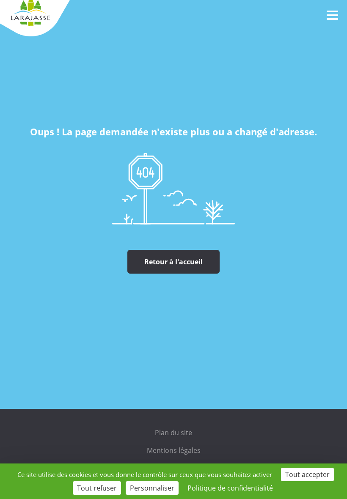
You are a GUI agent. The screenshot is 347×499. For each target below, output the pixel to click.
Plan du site (173, 432)
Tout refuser (97, 488)
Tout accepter (307, 474)
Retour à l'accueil (173, 261)
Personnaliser (152, 488)
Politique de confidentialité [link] (230, 488)
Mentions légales (174, 450)
